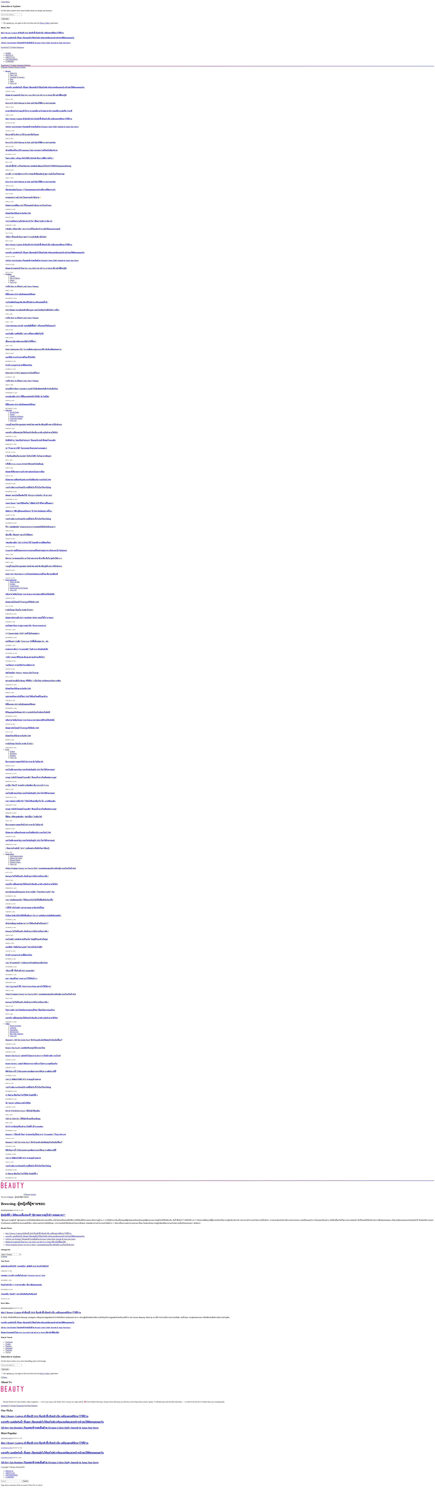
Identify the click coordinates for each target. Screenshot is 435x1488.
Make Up (13, 73)
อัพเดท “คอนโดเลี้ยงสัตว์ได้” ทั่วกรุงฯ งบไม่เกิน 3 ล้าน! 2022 (28, 495)
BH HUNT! (14, 1032)
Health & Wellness (16, 416)
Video (7, 1024)
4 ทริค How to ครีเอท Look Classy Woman (22, 286)
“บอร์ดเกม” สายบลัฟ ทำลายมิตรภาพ (20, 665)
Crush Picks (14, 586)
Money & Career (16, 858)
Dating (12, 751)
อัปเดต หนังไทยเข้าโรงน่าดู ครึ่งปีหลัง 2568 (22, 602)
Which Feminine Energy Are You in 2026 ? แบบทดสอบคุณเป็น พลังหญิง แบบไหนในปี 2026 (40, 868)
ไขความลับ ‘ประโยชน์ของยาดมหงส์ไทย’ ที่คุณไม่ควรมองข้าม (30, 1010)
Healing (13, 756)
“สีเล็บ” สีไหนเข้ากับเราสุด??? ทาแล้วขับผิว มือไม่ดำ (25, 237)
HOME (8, 53)
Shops (12, 280)
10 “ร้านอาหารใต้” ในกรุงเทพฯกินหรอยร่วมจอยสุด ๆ (26, 448)
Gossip (12, 584)
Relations (13, 754)
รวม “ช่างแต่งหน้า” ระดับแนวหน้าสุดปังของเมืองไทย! (26, 963)
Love (7, 749)
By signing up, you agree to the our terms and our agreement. (30, 23)
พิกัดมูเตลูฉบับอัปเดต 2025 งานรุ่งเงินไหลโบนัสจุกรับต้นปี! (27, 712)
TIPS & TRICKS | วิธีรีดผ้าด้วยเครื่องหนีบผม (23, 1119)
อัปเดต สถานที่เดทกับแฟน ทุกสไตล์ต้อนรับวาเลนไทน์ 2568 (28, 480)
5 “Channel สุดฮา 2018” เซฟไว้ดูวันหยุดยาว (22, 633)
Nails (12, 81)
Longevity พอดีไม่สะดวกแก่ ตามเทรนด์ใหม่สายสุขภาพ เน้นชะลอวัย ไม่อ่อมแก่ (36, 550)
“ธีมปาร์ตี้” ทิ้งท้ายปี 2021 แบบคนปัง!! (20, 971)
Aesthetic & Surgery (17, 77)
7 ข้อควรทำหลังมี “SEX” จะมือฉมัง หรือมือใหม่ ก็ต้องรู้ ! (27, 848)
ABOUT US (10, 57)
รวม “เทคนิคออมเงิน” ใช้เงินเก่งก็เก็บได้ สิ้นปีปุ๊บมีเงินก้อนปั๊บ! (29, 900)
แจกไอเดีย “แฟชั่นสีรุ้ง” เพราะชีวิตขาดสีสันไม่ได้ (24, 334)
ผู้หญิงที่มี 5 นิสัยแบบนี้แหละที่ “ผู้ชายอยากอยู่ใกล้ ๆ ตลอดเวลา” (33, 1215)
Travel (12, 414)
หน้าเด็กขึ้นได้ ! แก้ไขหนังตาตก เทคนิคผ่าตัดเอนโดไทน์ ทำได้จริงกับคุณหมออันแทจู (38, 166)
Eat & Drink (14, 412)
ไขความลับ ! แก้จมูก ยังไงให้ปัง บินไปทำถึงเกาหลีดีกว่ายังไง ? (29, 158)
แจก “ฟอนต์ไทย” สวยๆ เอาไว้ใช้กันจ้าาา (21, 978)
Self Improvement (16, 856)
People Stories (15, 860)
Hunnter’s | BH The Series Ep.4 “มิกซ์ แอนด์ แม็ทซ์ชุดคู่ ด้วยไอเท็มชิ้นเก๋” (34, 1040)
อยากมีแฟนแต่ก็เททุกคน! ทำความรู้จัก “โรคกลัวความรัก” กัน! (30, 892)
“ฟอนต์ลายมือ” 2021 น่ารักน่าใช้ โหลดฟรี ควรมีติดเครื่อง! (28, 542)
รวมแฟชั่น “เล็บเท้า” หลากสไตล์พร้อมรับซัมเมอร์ (19, 1294)
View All (13, 83)
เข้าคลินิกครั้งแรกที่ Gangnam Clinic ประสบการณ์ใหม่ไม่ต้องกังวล (31, 150)
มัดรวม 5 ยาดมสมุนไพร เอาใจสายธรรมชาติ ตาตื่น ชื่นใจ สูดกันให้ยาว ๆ (33, 558)
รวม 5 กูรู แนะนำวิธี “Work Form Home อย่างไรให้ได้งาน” (28, 986)
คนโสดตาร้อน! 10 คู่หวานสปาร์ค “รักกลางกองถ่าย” (25, 626)
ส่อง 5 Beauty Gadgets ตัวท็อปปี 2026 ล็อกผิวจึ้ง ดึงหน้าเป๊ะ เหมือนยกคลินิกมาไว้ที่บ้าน (32, 33)
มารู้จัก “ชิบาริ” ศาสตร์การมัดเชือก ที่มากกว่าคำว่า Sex (27, 785)
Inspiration (9, 854)
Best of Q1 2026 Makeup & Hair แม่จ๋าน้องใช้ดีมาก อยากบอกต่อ (30, 103)
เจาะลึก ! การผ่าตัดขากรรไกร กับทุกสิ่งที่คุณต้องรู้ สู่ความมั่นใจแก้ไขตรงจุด (34, 174)
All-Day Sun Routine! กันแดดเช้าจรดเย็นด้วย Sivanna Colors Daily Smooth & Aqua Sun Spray (36, 43)
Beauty (8, 71)
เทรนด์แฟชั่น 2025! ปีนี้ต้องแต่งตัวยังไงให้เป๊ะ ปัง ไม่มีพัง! (27, 396)
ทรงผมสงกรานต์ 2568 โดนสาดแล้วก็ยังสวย (22, 197)
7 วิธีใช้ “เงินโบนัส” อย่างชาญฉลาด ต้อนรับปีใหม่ (24, 908)
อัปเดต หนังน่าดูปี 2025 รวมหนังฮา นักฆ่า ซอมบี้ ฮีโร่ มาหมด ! (29, 618)
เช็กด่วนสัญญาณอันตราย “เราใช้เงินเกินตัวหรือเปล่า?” (26, 923)
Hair (11, 79)
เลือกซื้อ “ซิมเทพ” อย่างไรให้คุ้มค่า (19, 535)
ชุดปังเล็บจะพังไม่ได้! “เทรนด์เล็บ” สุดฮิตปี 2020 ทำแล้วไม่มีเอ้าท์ (24, 1266)
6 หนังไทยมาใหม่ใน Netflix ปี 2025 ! (19, 610)
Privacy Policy (45, 23)
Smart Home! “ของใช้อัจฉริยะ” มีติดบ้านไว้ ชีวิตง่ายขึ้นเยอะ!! (29, 503)
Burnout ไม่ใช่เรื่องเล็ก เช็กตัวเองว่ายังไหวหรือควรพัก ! (27, 876)
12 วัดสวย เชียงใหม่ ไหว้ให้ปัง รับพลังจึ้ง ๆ (21, 1095)
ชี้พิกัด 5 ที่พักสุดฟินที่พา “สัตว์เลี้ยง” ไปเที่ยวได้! (23, 817)
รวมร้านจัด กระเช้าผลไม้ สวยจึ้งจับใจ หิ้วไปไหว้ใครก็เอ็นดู (28, 487)
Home (11, 1197)
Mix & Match (15, 278)
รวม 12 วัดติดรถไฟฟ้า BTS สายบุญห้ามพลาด (23, 1079)
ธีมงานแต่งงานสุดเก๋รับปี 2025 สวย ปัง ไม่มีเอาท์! (24, 762)
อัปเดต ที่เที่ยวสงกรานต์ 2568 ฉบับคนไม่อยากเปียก (25, 472)
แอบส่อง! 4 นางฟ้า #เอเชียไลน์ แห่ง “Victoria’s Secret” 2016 (23, 1275)
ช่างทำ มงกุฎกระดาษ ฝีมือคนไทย (18, 365)
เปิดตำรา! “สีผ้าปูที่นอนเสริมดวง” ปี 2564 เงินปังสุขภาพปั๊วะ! (28, 511)
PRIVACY (9, 55)
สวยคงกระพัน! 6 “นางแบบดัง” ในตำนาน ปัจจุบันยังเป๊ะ (26, 649)
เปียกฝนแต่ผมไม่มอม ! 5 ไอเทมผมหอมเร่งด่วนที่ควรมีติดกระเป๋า (30, 190)
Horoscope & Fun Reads (19, 588)
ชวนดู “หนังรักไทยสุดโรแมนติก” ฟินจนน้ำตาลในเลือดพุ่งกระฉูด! (30, 777)
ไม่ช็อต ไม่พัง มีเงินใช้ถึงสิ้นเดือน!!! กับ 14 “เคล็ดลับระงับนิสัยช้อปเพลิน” (33, 915)
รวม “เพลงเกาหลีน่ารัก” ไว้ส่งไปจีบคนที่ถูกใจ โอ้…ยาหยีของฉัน (30, 801)
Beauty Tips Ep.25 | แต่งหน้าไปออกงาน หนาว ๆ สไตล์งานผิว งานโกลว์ (33, 1056)
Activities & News (7, 1210)
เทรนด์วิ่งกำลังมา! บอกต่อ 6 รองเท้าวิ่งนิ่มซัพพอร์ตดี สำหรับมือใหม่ (31, 389)
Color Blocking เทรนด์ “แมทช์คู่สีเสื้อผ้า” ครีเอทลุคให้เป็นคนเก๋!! (30, 326)
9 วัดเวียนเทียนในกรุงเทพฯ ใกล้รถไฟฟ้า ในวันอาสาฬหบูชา (28, 456)
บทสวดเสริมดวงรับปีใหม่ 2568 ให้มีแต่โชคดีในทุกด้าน (26, 696)
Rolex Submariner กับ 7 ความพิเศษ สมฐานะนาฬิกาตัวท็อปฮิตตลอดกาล (33, 349)
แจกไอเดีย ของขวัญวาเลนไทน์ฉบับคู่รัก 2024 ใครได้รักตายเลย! (30, 769)
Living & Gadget (16, 418)
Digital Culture (15, 862)
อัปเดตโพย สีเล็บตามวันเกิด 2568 (18, 213)
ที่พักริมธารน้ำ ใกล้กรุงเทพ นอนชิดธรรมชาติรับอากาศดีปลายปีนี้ (30, 1071)
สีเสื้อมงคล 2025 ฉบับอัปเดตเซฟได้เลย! (20, 294)
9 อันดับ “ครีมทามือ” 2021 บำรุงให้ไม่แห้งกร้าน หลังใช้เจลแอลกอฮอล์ (32, 229)
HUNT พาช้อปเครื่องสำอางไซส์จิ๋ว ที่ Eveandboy (24, 1126)
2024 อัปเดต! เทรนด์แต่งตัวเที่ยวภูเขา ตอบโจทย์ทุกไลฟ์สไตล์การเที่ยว (32, 310)
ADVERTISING (11, 59)
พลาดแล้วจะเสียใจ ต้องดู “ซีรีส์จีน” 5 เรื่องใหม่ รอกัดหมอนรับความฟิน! (33, 681)
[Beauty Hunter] (13, 67)
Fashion (8, 274)
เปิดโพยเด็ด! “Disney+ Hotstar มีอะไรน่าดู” (22, 673)
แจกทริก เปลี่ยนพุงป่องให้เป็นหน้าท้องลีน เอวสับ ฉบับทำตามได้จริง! (31, 432)
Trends (12, 276)
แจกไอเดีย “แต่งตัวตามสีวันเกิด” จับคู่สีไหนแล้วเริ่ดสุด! (26, 939)
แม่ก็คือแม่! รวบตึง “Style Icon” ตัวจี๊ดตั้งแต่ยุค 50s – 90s (26, 641)
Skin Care (13, 75)
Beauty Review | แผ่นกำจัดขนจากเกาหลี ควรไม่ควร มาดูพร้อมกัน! (31, 1064)
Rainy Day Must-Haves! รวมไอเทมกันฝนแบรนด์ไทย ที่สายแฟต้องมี (31, 574)
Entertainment (10, 580)
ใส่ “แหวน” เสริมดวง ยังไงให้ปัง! (18, 1103)
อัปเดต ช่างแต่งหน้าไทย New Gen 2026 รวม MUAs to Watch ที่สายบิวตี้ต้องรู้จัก (36, 95)
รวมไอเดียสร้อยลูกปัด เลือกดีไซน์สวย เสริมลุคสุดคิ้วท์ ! (26, 302)
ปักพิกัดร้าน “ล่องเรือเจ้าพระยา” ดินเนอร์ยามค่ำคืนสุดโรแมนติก (30, 440)
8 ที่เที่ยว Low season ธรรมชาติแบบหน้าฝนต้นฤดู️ (24, 464)
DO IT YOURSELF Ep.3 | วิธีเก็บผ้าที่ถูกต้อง (22, 1111)
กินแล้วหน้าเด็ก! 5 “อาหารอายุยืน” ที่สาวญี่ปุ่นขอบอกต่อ (21, 1285)
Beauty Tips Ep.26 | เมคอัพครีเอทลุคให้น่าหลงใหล (25, 1048)
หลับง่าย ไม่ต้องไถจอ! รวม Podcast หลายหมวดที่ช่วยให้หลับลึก (30, 594)
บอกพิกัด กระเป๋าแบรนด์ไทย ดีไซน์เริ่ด (20, 357)
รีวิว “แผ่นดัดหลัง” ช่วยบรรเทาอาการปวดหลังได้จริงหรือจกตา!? (30, 527)
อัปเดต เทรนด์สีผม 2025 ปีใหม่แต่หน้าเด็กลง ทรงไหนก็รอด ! (28, 205)
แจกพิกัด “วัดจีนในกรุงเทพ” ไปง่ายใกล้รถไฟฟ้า (23, 947)
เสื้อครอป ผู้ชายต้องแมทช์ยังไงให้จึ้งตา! (20, 341)
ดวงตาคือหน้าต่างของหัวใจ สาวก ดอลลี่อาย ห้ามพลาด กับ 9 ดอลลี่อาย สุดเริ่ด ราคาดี (38, 111)
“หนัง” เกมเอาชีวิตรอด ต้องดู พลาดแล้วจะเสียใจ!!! (25, 657)
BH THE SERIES (16, 1034)
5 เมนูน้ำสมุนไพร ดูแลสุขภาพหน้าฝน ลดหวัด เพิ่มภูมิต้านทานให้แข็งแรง (33, 424)
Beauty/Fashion (15, 1026)
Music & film (14, 582)
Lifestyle (8, 410)
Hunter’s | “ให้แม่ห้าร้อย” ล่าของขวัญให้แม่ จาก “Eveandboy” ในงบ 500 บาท (35, 1134)
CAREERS (9, 61)
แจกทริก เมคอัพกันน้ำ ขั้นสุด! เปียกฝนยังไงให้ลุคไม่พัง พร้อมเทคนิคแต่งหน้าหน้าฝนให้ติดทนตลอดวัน (37, 38)
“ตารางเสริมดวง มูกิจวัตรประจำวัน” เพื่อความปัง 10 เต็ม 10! (28, 221)
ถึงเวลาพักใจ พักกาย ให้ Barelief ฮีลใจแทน (22, 134)
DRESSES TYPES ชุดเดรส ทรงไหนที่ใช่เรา (22, 373)
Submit (25, 1481)
